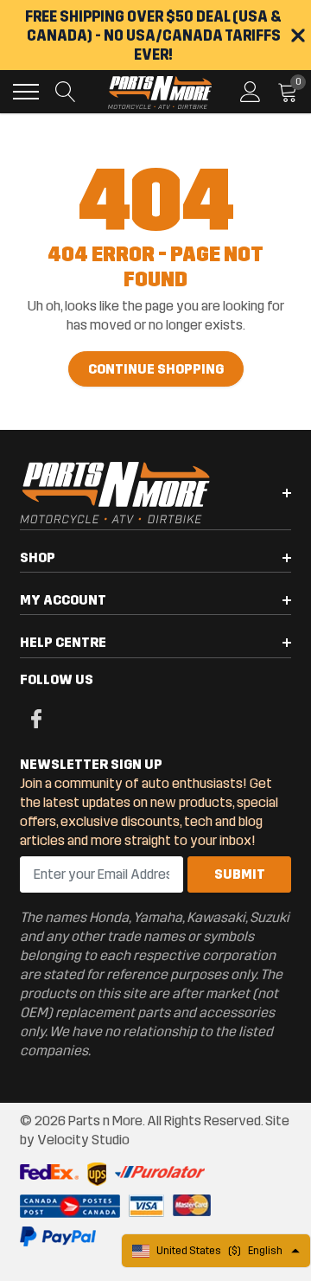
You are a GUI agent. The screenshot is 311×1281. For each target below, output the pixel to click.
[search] (65, 91)
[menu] (26, 92)
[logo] (160, 91)
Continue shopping (156, 369)
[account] (250, 91)
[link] (34, 718)
